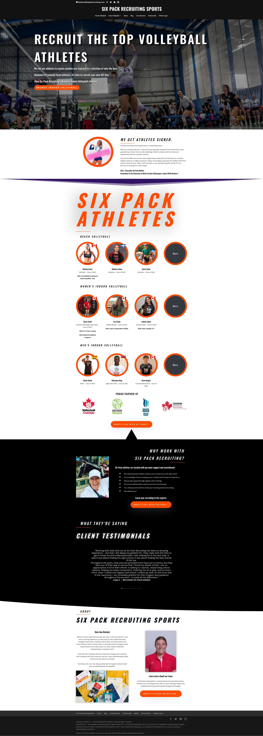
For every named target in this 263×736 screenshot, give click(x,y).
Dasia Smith (87, 321)
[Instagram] (118, 2)
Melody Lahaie (117, 269)
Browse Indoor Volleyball (56, 87)
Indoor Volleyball (113, 16)
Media (136, 713)
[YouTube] (114, 2)
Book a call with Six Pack (150, 505)
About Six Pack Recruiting (159, 694)
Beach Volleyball (100, 16)
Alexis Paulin (87, 380)
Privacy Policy (146, 713)
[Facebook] (107, 2)
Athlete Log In (158, 713)
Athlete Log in (163, 16)
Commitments (140, 16)
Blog (131, 16)
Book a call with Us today (130, 424)
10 (137, 588)
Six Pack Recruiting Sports (85, 713)
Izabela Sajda (146, 321)
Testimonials (152, 16)
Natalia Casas (87, 269)
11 (139, 588)
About (126, 16)
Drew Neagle (146, 380)
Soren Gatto (146, 269)
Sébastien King (117, 380)
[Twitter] (111, 2)
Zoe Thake (116, 321)
